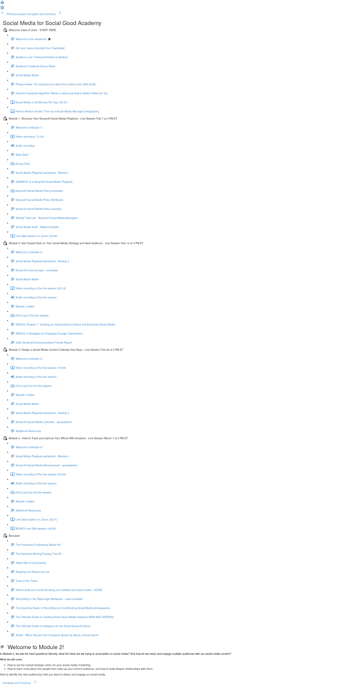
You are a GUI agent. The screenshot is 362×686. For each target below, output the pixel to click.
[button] (2, 3)
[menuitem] (2, 9)
